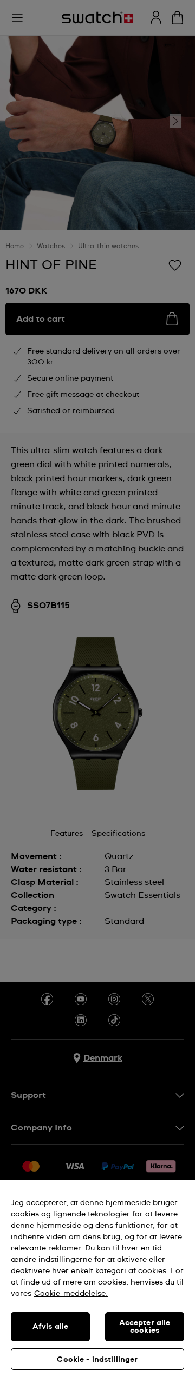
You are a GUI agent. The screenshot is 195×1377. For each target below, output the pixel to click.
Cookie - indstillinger (97, 1359)
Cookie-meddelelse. (71, 1294)
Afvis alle (50, 1327)
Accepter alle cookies (145, 1326)
